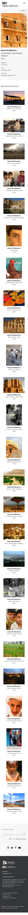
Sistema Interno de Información (9, 898)
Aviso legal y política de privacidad (10, 892)
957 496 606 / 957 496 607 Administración (12, 885)
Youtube (19, 848)
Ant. (21, 10)
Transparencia (6, 896)
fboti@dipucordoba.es (7, 876)
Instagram (8, 848)
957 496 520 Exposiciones (8, 886)
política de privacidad (21, 838)
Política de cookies (6, 894)
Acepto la (18, 838)
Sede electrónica (6, 873)
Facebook (16, 848)
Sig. (25, 10)
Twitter (12, 848)
